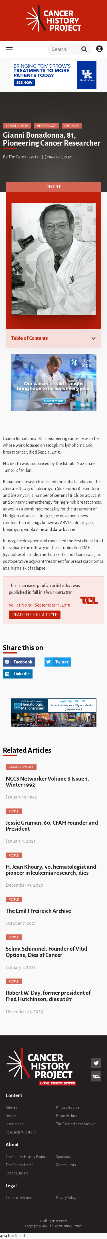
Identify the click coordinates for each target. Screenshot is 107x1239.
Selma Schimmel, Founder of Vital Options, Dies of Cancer (46, 952)
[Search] (84, 49)
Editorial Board (17, 1173)
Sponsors (63, 1157)
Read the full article (34, 615)
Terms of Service (19, 1198)
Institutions (14, 1124)
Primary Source (21, 767)
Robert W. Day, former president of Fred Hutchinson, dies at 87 (48, 996)
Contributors (66, 1165)
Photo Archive (67, 1116)
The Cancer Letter (19, 1165)
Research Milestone (21, 1132)
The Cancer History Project (26, 1157)
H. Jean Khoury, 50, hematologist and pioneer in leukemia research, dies (51, 870)
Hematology (46, 125)
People (53, 187)
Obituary (71, 125)
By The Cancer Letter (21, 157)
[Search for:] (53, 49)
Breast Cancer (17, 125)
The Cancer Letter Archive (75, 1124)
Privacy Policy (66, 1198)
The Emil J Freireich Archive (38, 911)
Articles (11, 1108)
